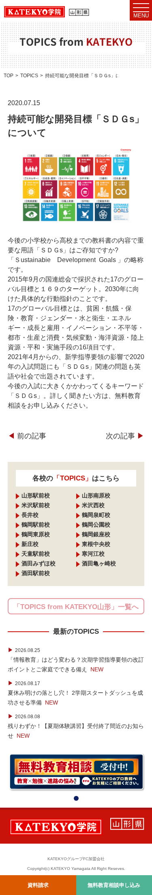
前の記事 (27, 436)
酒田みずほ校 (38, 563)
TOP (8, 75)
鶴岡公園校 (96, 524)
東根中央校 (96, 544)
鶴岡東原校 (35, 534)
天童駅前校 (35, 553)
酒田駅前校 (35, 573)
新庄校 (30, 544)
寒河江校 (93, 553)
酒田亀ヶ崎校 (99, 563)
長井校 (30, 515)
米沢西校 (93, 505)
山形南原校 (96, 495)
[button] (76, 798)
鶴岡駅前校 (35, 524)
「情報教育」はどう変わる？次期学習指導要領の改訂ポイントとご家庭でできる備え (76, 660)
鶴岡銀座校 (96, 534)
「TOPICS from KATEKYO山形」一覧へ (76, 607)
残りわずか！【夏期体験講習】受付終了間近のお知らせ (76, 726)
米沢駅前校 (35, 505)
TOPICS (29, 75)
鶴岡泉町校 (96, 515)
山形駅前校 (35, 495)
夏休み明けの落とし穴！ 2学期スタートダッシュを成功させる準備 (75, 693)
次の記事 (125, 436)
